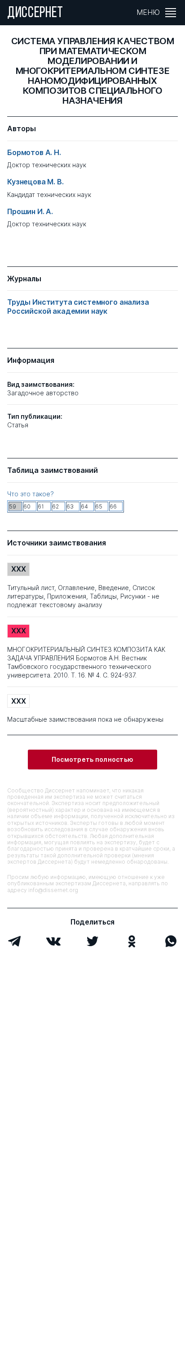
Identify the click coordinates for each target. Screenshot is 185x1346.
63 (70, 506)
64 (84, 506)
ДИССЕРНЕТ (35, 13)
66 (113, 506)
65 (98, 506)
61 (41, 506)
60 (27, 506)
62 (55, 506)
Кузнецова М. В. (35, 182)
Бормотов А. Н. (34, 152)
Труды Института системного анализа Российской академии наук (78, 306)
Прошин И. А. (30, 211)
